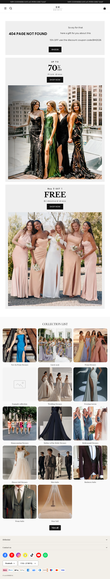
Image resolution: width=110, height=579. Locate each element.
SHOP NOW (55, 80)
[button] (5, 8)
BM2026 (55, 49)
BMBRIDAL (10, 575)
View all (55, 527)
